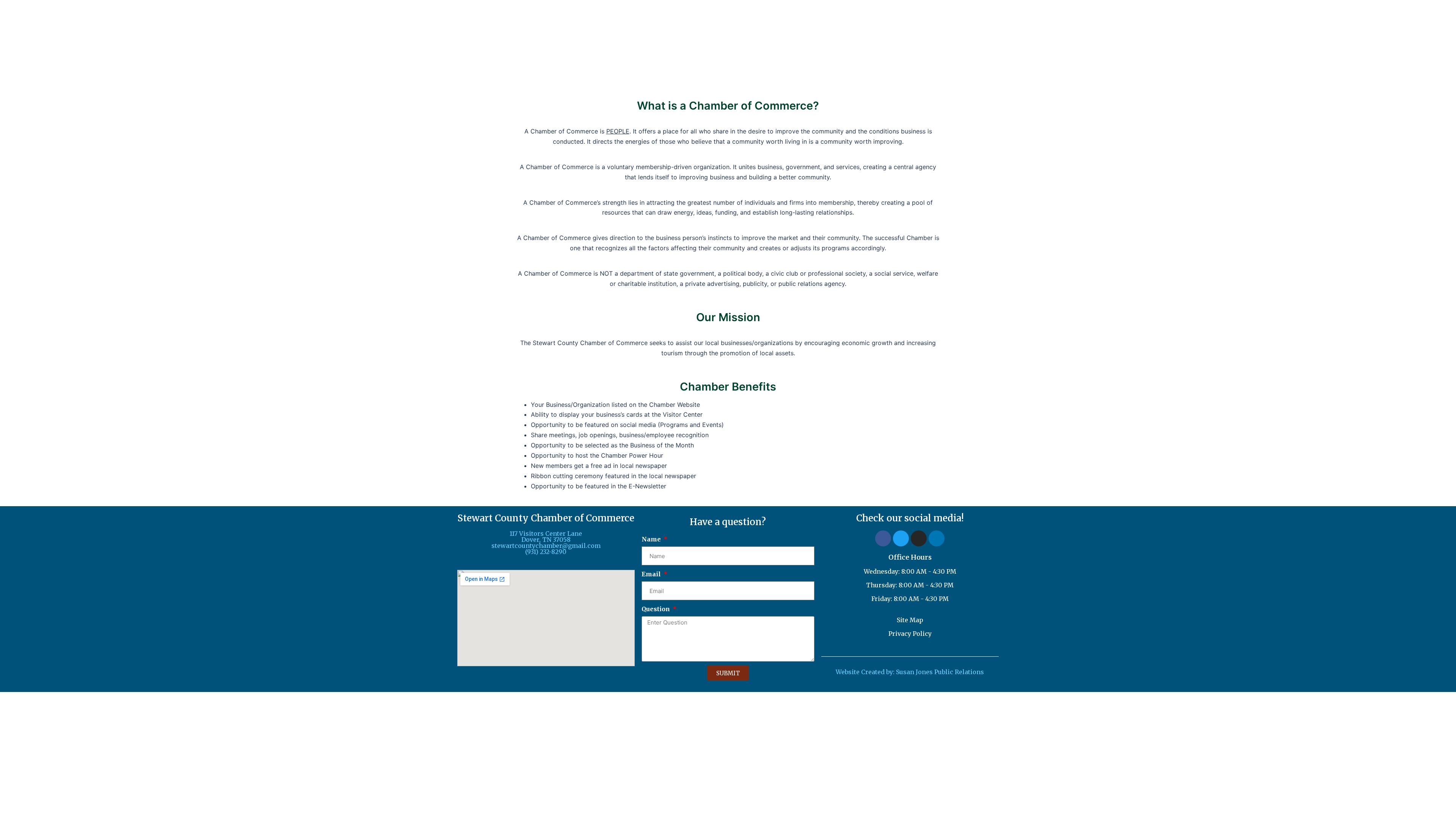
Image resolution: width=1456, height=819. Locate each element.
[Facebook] (883, 538)
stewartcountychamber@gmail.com (546, 545)
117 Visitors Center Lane (546, 533)
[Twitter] (901, 538)
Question (657, 609)
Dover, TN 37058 (546, 539)
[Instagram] (919, 538)
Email (652, 574)
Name (652, 539)
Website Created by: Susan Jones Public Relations (910, 672)
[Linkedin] (937, 538)
